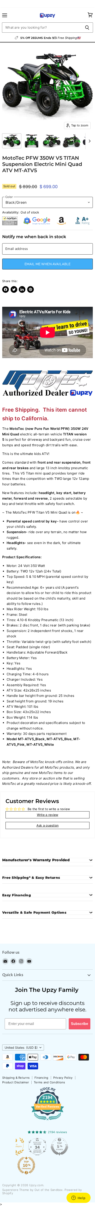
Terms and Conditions (49, 1082)
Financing (41, 1077)
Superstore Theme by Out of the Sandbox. (33, 1190)
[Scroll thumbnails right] (88, 141)
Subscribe (79, 1024)
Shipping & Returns (16, 1077)
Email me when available (48, 264)
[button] (9, 220)
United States (21, 1047)
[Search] (87, 27)
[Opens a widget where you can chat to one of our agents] (78, 1198)
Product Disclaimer (15, 1082)
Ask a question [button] (47, 825)
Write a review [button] (47, 815)
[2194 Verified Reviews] (47, 1121)
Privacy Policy (63, 1077)
